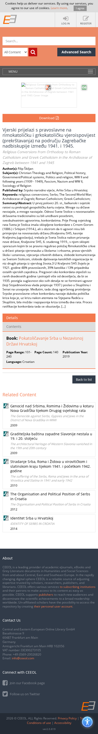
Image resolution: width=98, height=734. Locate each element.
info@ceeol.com (23, 658)
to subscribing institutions (77, 587)
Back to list (84, 379)
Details (12, 317)
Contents (13, 326)
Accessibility (62, 723)
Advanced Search (76, 52)
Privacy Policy (67, 718)
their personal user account (53, 606)
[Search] (33, 52)
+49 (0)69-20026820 (27, 654)
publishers (46, 594)
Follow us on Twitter (24, 694)
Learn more (59, 8)
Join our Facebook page (27, 683)
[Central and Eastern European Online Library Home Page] (10, 19)
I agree (80, 8)
